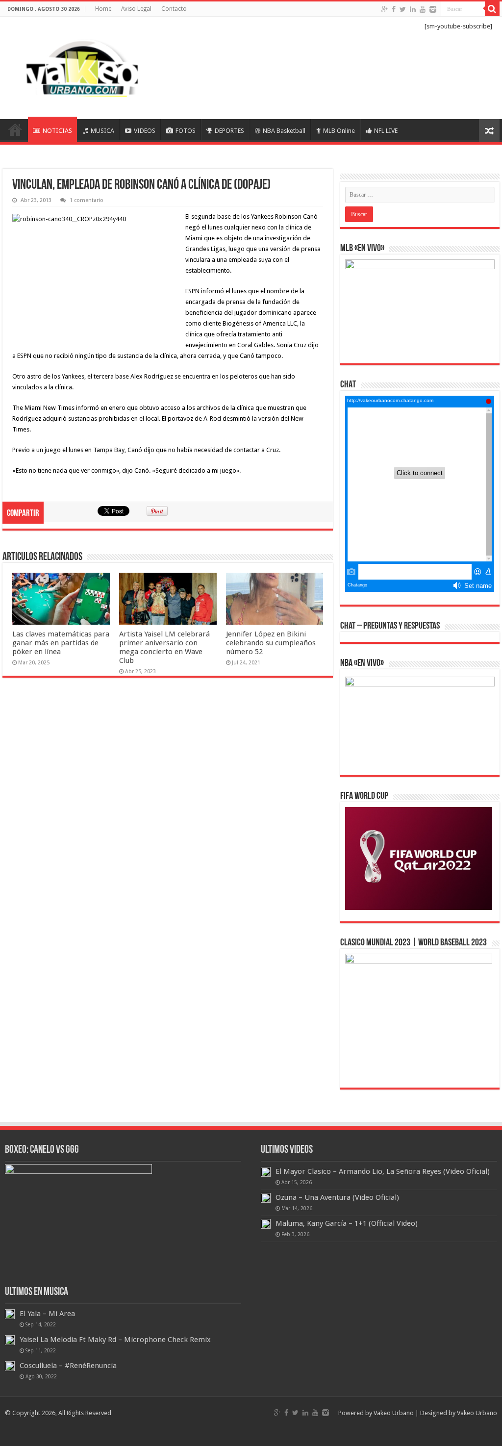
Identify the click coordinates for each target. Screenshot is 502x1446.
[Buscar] (492, 8)
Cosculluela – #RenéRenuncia (68, 1365)
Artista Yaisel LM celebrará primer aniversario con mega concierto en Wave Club (164, 647)
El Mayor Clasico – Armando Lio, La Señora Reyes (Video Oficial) (383, 1171)
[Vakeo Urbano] (83, 66)
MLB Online (339, 130)
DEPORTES (229, 130)
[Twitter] (403, 9)
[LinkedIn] (413, 9)
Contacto (174, 8)
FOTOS (186, 130)
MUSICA (102, 130)
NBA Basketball (284, 130)
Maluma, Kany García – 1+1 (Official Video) (347, 1223)
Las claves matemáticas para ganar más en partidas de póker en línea (60, 643)
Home (103, 8)
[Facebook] (394, 9)
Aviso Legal (136, 8)
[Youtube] (423, 9)
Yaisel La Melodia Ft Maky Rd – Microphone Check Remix (115, 1339)
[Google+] (384, 9)
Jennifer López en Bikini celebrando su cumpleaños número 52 (271, 643)
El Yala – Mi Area (47, 1313)
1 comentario (86, 200)
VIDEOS (144, 130)
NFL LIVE (386, 130)
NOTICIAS (57, 130)
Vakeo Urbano (477, 1413)
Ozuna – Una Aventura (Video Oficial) (337, 1197)
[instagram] (432, 9)
